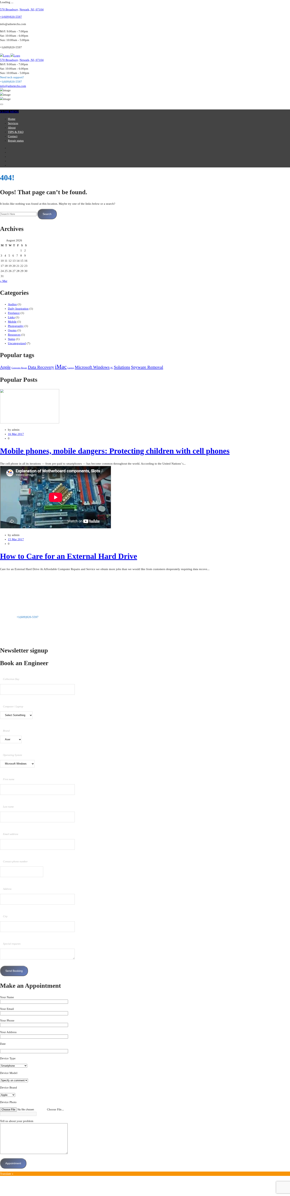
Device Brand (8, 1087)
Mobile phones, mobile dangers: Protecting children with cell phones (115, 450)
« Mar (3, 281)
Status (11, 339)
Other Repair (16, 593)
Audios (12, 304)
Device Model (8, 1073)
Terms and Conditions (14, 638)
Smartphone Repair (20, 585)
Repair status (16, 140)
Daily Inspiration (18, 308)
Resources (14, 334)
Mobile (12, 321)
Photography (16, 326)
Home (11, 118)
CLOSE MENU (9, 111)
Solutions (122, 367)
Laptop (70, 368)
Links (11, 317)
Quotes (12, 330)
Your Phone (7, 1020)
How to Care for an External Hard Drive (68, 556)
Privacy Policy (37, 638)
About (12, 127)
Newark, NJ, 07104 (32, 9)
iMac (61, 366)
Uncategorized (17, 343)
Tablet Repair (16, 589)
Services (13, 123)
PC (111, 368)
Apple (5, 367)
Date (3, 1043)
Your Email (7, 1008)
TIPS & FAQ (15, 132)
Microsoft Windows (92, 367)
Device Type (8, 1058)
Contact (12, 136)
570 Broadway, (9, 9)
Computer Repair (19, 368)
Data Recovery (41, 367)
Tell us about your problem (16, 1121)
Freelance (14, 313)
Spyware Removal (147, 367)
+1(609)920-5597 (11, 16)
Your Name (7, 997)
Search (47, 214)
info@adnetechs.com (13, 86)
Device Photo (8, 1102)
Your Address (8, 1032)
